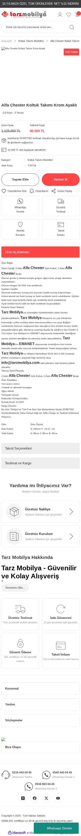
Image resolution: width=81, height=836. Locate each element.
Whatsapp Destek (59, 828)
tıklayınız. (6, 417)
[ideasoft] (17, 833)
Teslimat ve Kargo (18, 463)
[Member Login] (60, 14)
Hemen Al (61, 179)
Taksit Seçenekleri (18, 448)
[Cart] (77, 14)
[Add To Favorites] (14, 191)
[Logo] (23, 14)
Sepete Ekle (20, 179)
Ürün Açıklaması (17, 252)
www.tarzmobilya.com (45, 322)
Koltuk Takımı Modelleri (40, 160)
